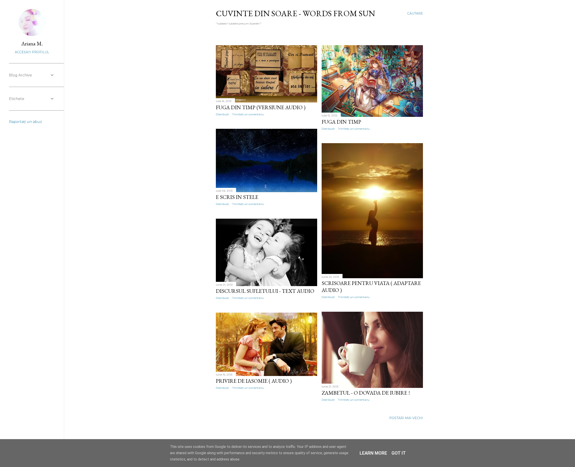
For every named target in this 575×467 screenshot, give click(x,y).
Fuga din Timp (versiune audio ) (260, 107)
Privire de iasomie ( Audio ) (254, 380)
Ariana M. (32, 43)
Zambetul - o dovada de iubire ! (366, 392)
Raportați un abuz (25, 122)
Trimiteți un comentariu (248, 114)
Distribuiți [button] (222, 114)
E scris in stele (237, 196)
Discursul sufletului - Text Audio (265, 290)
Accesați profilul (32, 52)
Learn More (373, 453)
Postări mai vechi (406, 418)
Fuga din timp (341, 121)
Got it (398, 453)
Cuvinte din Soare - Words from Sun (295, 13)
